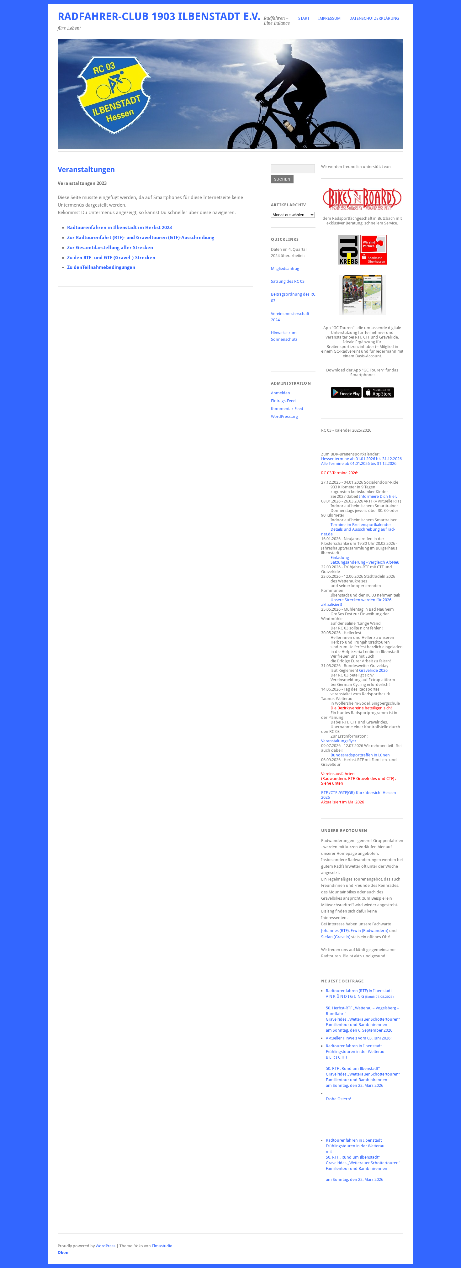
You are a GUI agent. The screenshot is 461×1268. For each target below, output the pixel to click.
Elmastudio (162, 1246)
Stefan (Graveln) (335, 936)
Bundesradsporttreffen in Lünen (360, 755)
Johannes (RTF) (335, 930)
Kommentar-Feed (287, 408)
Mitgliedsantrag (285, 268)
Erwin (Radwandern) (369, 930)
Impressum (329, 18)
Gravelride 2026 (373, 670)
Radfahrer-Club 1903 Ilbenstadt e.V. (159, 16)
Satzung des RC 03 (288, 281)
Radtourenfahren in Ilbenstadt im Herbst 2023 (119, 227)
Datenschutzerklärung (374, 18)
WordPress (105, 1246)
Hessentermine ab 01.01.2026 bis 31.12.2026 (361, 458)
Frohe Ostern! (338, 1099)
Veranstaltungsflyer (338, 741)
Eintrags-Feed (283, 400)
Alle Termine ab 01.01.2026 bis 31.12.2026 (358, 463)
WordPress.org (284, 416)
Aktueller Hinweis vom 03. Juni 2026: (358, 1038)
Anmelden (280, 393)
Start (304, 18)
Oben (63, 1252)
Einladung (340, 557)
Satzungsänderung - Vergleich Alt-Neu (365, 562)
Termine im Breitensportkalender (361, 524)
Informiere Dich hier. (378, 496)
